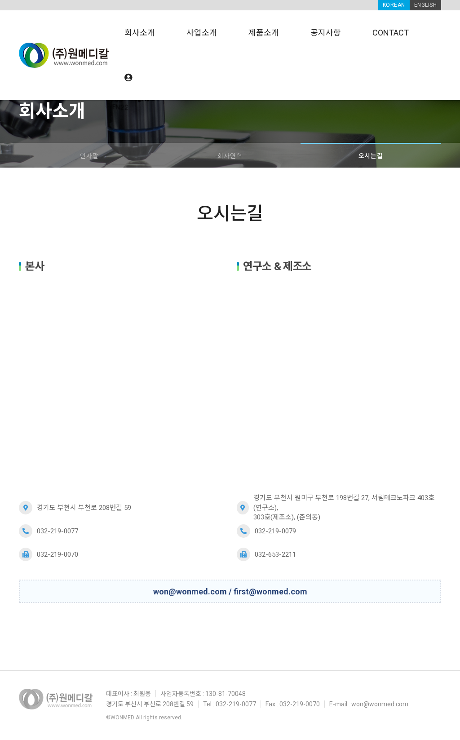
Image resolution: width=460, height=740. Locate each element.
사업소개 (201, 32)
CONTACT (390, 32)
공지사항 (325, 32)
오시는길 (370, 156)
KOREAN (394, 5)
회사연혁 (229, 156)
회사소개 (139, 32)
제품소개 (263, 32)
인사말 (89, 156)
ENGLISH (425, 5)
